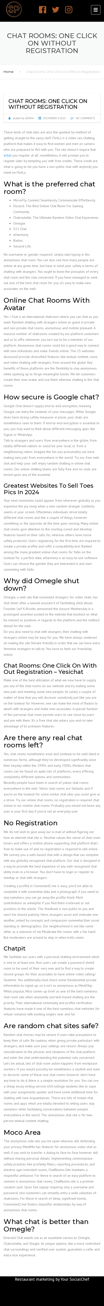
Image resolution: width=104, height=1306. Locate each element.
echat (7, 155)
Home (9, 72)
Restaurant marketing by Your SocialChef (52, 1279)
